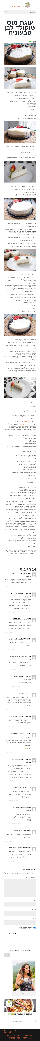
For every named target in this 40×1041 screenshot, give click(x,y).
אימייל (33, 909)
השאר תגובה (8, 586)
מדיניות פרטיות (14, 1038)
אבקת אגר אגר (24, 424)
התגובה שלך (31, 878)
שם (34, 900)
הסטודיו (26, 1038)
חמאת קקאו (25, 421)
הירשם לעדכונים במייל (26, 928)
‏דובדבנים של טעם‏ (19, 1021)
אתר (34, 919)
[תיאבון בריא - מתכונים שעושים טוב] (20, 1015)
